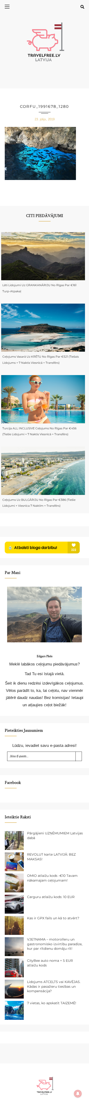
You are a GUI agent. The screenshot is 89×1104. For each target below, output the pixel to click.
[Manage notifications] (78, 1093)
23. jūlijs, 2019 (45, 119)
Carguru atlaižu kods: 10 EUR (51, 897)
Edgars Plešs (44, 656)
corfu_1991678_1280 (44, 106)
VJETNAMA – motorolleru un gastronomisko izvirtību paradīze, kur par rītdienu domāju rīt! (54, 944)
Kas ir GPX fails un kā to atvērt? (53, 918)
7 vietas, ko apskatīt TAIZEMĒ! (51, 1003)
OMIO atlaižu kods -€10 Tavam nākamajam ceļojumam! (52, 878)
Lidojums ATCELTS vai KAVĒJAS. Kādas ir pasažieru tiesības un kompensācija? (53, 986)
